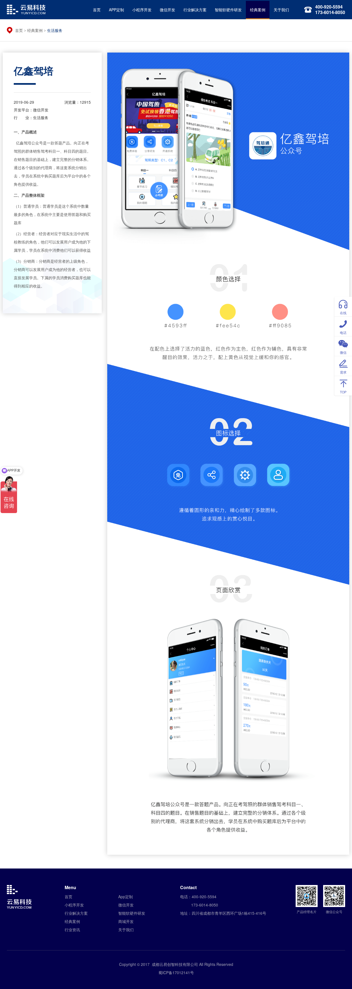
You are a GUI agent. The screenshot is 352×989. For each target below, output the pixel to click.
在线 (343, 312)
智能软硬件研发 (228, 9)
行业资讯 (72, 929)
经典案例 (257, 9)
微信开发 (167, 9)
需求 (343, 372)
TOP (343, 392)
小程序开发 (142, 9)
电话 (343, 332)
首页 (97, 9)
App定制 (125, 896)
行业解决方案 (195, 9)
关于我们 (281, 9)
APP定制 (116, 9)
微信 (343, 352)
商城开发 (126, 921)
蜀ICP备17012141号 (176, 972)
